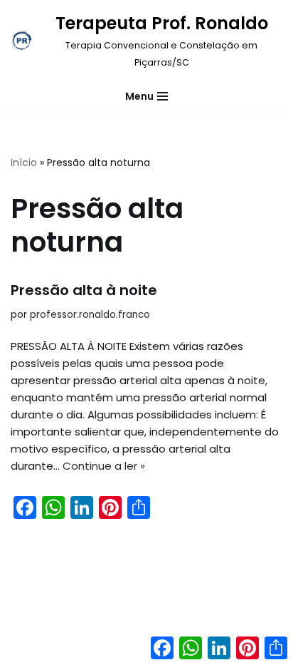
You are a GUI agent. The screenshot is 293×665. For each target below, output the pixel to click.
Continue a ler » (104, 465)
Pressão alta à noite (84, 290)
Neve (88, 650)
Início (24, 162)
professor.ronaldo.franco (90, 314)
